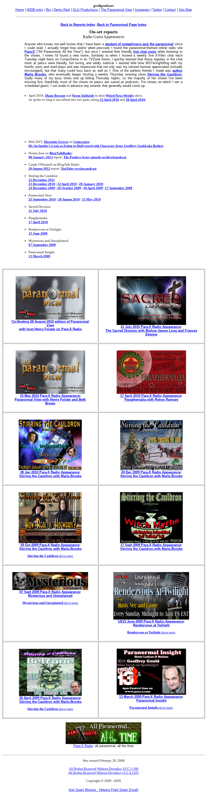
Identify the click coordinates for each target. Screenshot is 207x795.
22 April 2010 (67, 184)
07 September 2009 (42, 245)
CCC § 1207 (130, 773)
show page (50, 556)
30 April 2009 (93, 188)
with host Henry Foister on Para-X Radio (50, 329)
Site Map (185, 10)
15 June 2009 (38, 233)
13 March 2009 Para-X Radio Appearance (150, 697)
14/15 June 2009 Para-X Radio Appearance (151, 621)
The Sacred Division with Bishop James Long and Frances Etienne (151, 332)
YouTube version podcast (78, 168)
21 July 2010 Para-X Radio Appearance (151, 327)
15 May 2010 (91, 199)
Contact (170, 10)
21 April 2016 (109, 99)
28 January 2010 (91, 184)
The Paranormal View (116, 10)
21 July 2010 (38, 211)
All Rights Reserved (82, 769)
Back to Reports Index (78, 25)
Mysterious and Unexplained (50, 596)
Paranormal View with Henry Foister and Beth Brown (50, 401)
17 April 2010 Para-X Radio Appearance (150, 396)
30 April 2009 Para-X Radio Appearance (49, 698)
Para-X (29, 52)
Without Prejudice (109, 769)
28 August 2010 (69, 199)
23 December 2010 (42, 184)
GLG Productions (85, 10)
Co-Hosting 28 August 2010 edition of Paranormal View (50, 323)
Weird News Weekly (120, 95)
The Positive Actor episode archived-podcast (94, 157)
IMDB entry (35, 10)
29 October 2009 (69, 188)
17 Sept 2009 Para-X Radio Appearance (150, 545)
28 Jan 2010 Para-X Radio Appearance (49, 472)
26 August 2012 (39, 168)
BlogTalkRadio (60, 153)
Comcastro (81, 142)
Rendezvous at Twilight (151, 625)
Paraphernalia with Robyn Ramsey (151, 399)
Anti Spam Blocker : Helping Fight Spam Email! (103, 790)
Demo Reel (62, 10)
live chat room (144, 52)
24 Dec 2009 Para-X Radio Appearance (150, 472)
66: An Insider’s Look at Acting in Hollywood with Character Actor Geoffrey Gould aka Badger (96, 146)
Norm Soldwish (83, 95)
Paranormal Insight (151, 700)
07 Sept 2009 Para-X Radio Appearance (49, 592)
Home (19, 10)
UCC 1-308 (130, 769)
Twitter (157, 10)
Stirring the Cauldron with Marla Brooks (50, 476)
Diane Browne (55, 95)
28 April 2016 (135, 99)
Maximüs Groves (56, 142)
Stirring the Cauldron (164, 74)
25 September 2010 (42, 199)
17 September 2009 (118, 188)
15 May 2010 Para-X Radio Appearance (50, 396)
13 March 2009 (39, 256)
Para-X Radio (83, 746)
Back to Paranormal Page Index (121, 25)
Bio (48, 10)
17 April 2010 (38, 222)
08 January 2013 (41, 157)
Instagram (142, 10)
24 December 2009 (42, 188)
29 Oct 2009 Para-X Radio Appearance (49, 545)
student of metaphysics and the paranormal (139, 44)
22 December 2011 (42, 180)
